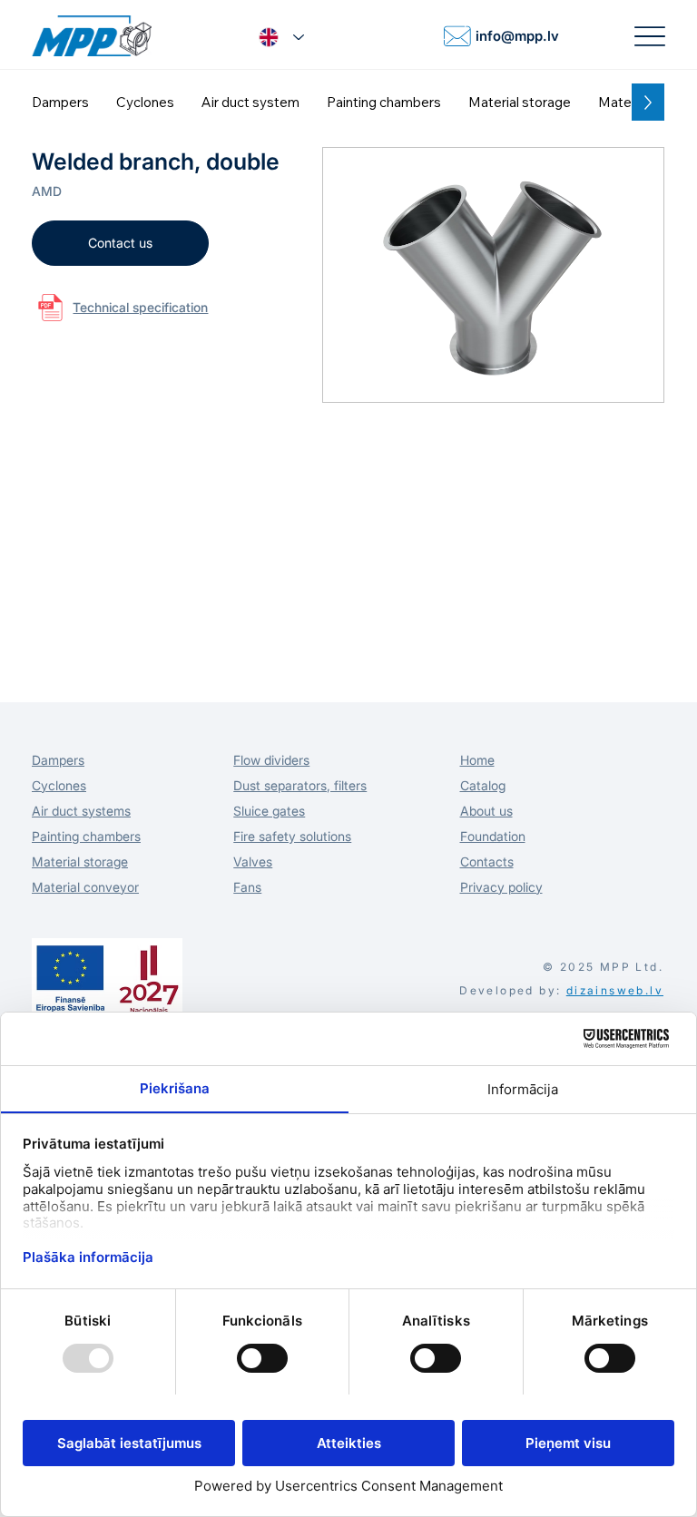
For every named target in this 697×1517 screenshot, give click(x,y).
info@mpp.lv (517, 35)
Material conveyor (85, 887)
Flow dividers (271, 760)
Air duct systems (81, 810)
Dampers (58, 760)
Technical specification (140, 307)
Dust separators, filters (300, 785)
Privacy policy (501, 887)
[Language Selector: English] (282, 37)
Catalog (483, 785)
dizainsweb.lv (614, 990)
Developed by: (510, 990)
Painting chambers (86, 836)
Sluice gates (269, 810)
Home (477, 760)
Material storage (80, 861)
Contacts (487, 861)
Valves (252, 861)
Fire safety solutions (292, 836)
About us (486, 810)
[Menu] (649, 36)
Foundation (492, 836)
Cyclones (59, 785)
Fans (247, 887)
